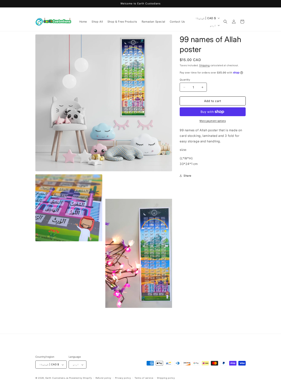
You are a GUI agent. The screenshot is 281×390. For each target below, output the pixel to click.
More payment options (213, 120)
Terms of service (144, 378)
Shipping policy (166, 378)
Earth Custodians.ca (56, 378)
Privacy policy (123, 378)
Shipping (204, 65)
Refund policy (103, 378)
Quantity (185, 79)
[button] (225, 21)
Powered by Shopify (80, 378)
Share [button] (187, 175)
